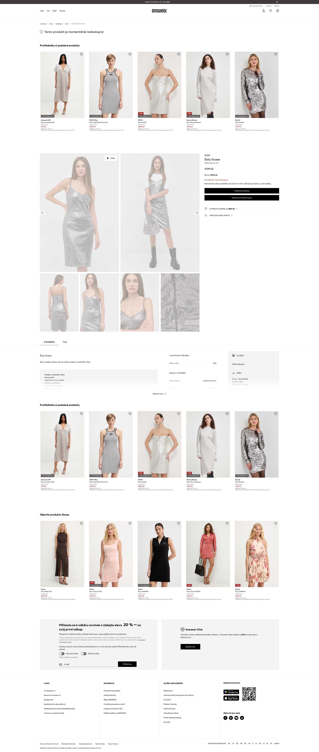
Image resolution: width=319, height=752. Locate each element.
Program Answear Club (113, 709)
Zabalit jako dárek (171, 713)
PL (256, 743)
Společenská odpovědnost (55, 704)
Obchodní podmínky (112, 691)
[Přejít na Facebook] (225, 718)
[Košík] (277, 10)
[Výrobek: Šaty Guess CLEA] (111, 554)
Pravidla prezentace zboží (114, 704)
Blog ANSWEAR (110, 700)
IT (253, 743)
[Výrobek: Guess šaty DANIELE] (257, 554)
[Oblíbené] (270, 10)
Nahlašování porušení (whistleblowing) (59, 709)
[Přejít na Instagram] (231, 718)
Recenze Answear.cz (52, 695)
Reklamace (168, 691)
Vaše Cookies (100, 744)
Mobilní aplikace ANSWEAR (115, 713)
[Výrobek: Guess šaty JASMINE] (159, 554)
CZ (237, 743)
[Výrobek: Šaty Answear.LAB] (62, 85)
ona (42, 10)
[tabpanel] (159, 370)
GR (241, 743)
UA (271, 743)
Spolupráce (48, 700)
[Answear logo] (159, 10)
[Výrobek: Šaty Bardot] (257, 85)
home (62, 10)
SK (267, 743)
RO (260, 743)
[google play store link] (231, 692)
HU (249, 743)
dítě (54, 10)
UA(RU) (276, 743)
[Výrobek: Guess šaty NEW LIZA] (62, 554)
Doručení (167, 700)
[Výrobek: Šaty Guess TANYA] (208, 554)
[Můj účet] (263, 10)
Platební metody (170, 704)
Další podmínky (110, 695)
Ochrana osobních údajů (54, 713)
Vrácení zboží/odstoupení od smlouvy (179, 695)
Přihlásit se (127, 664)
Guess (207, 155)
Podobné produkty (241, 191)
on (48, 10)
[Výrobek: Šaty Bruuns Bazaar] (208, 85)
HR (245, 743)
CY (233, 743)
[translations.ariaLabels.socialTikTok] (242, 718)
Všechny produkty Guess (242, 198)
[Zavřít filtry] (277, 2)
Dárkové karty (169, 709)
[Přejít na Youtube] (236, 718)
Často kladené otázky (173, 717)
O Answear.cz (49, 691)
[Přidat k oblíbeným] (81, 54)
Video (112, 158)
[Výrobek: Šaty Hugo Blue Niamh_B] (111, 85)
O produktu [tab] (49, 342)
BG (229, 743)
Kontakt (167, 722)
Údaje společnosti (85, 744)
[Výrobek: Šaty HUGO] (159, 85)
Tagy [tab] (65, 342)
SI (263, 743)
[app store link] (231, 697)
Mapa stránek (113, 744)
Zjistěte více (190, 647)
